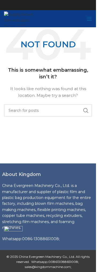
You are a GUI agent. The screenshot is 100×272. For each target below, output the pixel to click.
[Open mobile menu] (89, 18)
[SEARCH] (86, 110)
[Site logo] (22, 18)
